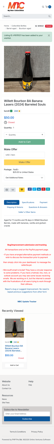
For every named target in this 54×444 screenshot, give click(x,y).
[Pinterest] (43, 189)
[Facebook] (30, 189)
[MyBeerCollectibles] (16, 6)
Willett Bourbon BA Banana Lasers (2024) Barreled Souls (14, 349)
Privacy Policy (37, 432)
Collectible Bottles (19, 26)
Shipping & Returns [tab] (15, 207)
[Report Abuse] (13, 190)
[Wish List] (22, 190)
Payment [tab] (43, 202)
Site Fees (6, 403)
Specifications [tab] (28, 202)
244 (16, 111)
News (4, 399)
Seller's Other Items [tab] (27, 212)
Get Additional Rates (14, 177)
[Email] (48, 189)
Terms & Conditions (18, 432)
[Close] (49, 35)
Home (6, 26)
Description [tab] (12, 202)
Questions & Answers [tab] (38, 207)
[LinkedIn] (39, 189)
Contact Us (6, 388)
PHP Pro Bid (17, 440)
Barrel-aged (11, 28)
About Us (6, 385)
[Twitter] (34, 189)
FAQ (30, 385)
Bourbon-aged (25, 28)
